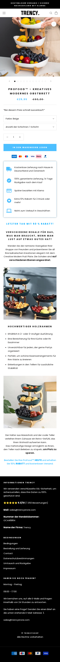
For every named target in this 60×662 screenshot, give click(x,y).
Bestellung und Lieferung (16, 548)
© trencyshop (30, 633)
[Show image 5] (27, 81)
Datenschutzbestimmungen (18, 558)
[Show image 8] (36, 81)
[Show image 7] (33, 81)
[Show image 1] (14, 81)
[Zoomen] (53, 24)
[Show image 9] (39, 81)
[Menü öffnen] (4, 13)
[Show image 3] (21, 81)
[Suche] (51, 13)
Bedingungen (10, 543)
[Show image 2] (17, 81)
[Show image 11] (45, 81)
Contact (8, 553)
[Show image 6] (30, 81)
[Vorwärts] (50, 81)
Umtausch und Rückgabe (17, 563)
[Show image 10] (42, 81)
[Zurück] (9, 81)
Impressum (9, 568)
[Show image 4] (24, 81)
